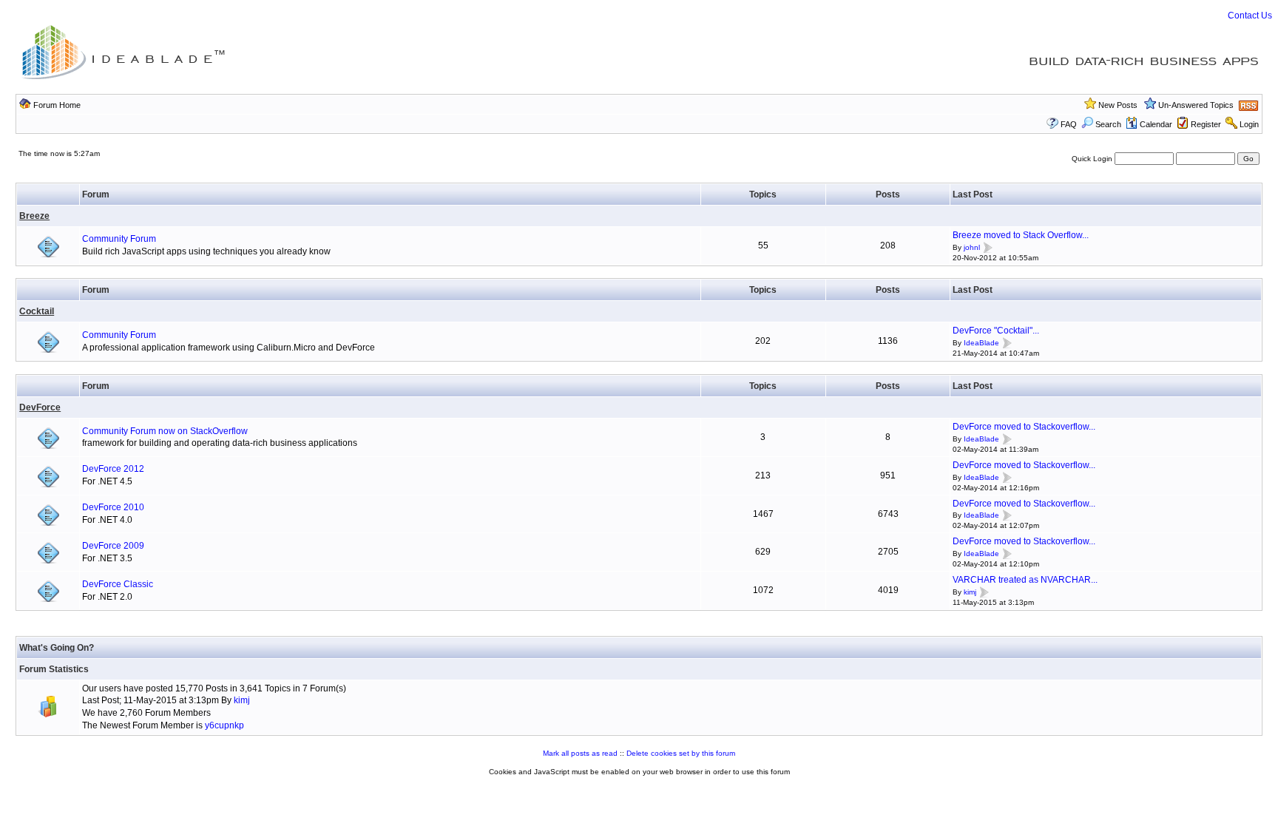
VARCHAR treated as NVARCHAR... (1025, 580)
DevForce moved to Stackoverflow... (1024, 427)
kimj (970, 592)
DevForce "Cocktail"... (996, 330)
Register (1206, 124)
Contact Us (1250, 15)
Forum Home (57, 105)
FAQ (1069, 124)
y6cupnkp (224, 725)
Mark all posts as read (580, 753)
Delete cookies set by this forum (680, 753)
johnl (972, 247)
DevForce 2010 (113, 507)
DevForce (40, 407)
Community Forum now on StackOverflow (165, 431)
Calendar (1156, 124)
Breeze (34, 216)
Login (1249, 124)
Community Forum (119, 239)
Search (1108, 124)
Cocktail (36, 311)
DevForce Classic (117, 584)
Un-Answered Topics (1196, 105)
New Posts (1117, 105)
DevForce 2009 (113, 546)
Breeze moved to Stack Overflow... (1021, 235)
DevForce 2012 (113, 469)
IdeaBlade (981, 343)
